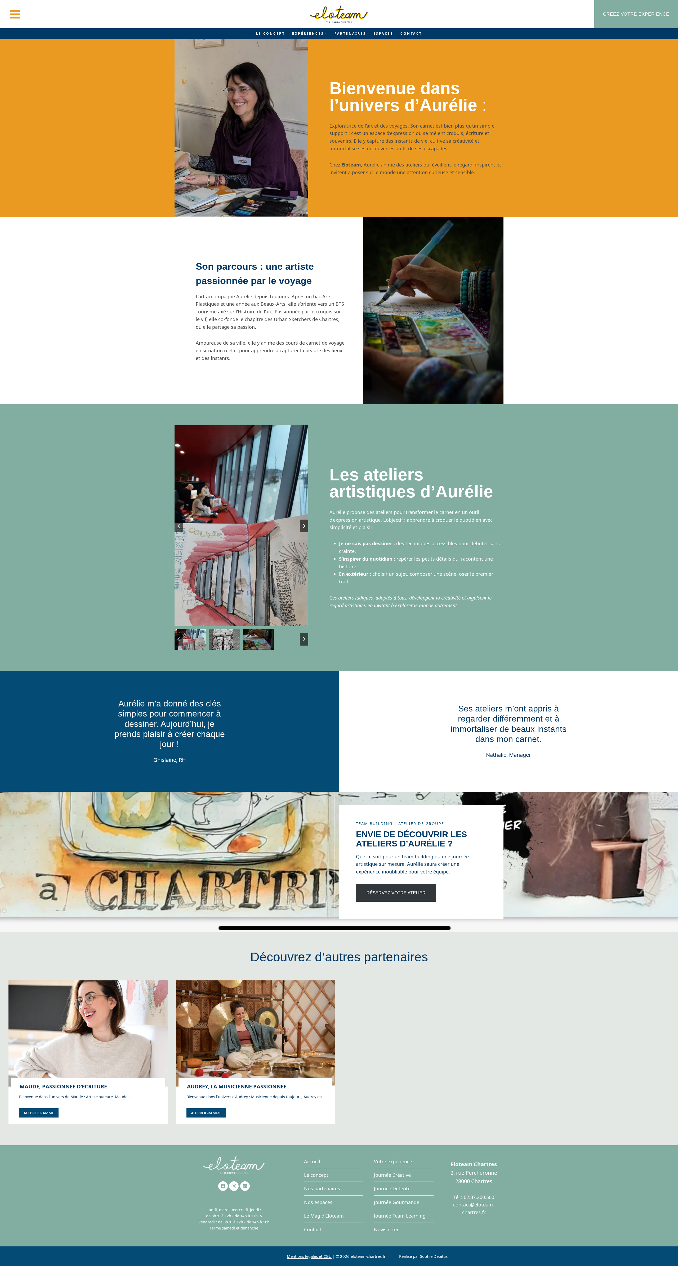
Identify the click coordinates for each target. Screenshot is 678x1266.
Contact (411, 33)
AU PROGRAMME (40, 1114)
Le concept (270, 33)
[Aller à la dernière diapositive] (179, 526)
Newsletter (386, 1229)
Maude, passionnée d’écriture (63, 1086)
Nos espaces (318, 1202)
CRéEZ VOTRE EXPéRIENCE (636, 14)
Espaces (383, 33)
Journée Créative (392, 1175)
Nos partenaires (322, 1188)
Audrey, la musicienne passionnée (237, 1086)
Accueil (312, 1161)
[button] (190, 639)
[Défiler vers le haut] (664, 1248)
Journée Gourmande (396, 1202)
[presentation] (88, 1033)
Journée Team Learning (400, 1216)
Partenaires (350, 33)
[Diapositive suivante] (304, 526)
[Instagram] (234, 1186)
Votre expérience (393, 1161)
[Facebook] (223, 1186)
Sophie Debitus (434, 1256)
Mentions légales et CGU (309, 1256)
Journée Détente (392, 1188)
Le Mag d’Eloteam (324, 1216)
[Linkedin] (245, 1186)
